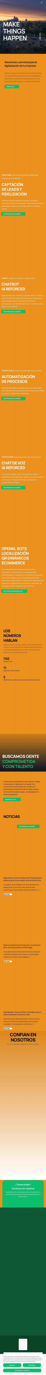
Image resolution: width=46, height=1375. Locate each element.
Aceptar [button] (12, 1365)
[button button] (7, 961)
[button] (7, 894)
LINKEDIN (40, 36)
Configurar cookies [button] (22, 1370)
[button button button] (7, 1028)
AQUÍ (14, 1359)
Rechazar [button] (32, 1365)
